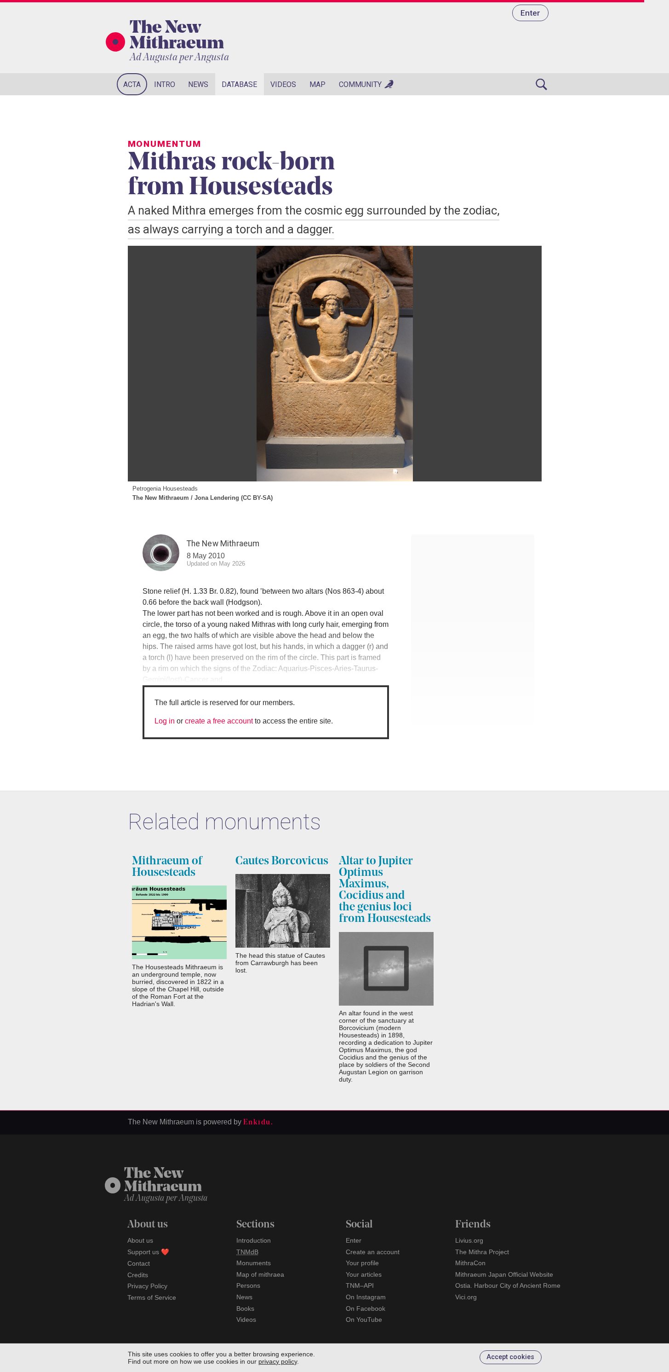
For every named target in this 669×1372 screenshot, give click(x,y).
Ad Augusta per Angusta (179, 57)
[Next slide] (523, 363)
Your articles (364, 1274)
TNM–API (360, 1285)
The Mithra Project (482, 1252)
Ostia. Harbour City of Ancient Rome (507, 1285)
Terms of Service (151, 1297)
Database (239, 84)
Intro (164, 84)
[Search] (542, 84)
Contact (138, 1263)
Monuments (253, 1263)
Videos (283, 84)
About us (140, 1240)
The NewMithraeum (163, 1181)
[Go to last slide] (146, 363)
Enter (530, 12)
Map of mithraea (260, 1274)
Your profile (362, 1263)
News (198, 84)
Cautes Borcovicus (281, 861)
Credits (137, 1275)
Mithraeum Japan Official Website (504, 1274)
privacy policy (277, 1361)
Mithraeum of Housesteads (167, 867)
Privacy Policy (147, 1286)
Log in (164, 721)
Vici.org (466, 1297)
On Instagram (366, 1297)
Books (245, 1308)
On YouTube (364, 1319)
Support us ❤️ (148, 1252)
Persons (248, 1285)
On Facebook (365, 1308)
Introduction (253, 1240)
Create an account (373, 1252)
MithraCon (470, 1263)
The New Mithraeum (177, 36)
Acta (132, 84)
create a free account (219, 721)
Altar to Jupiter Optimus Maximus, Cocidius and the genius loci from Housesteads (385, 890)
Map (317, 84)
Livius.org (469, 1240)
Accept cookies (510, 1357)
